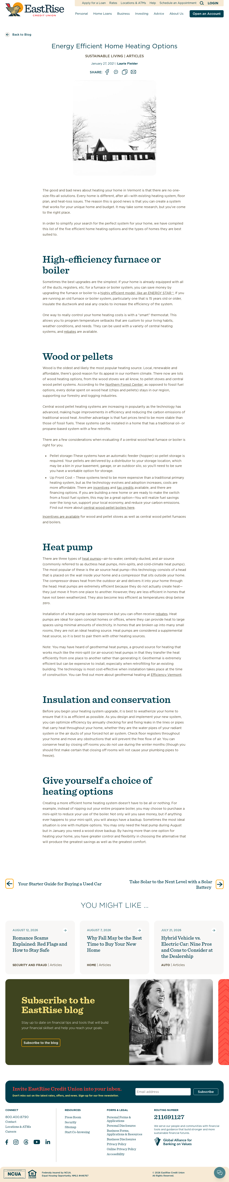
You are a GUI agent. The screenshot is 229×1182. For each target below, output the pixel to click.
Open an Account (207, 14)
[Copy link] (125, 72)
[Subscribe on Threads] (26, 1142)
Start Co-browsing (77, 1132)
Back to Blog (21, 34)
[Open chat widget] (219, 1172)
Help (153, 3)
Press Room (73, 1117)
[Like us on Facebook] (6, 1143)
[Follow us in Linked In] (47, 1142)
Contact (10, 1121)
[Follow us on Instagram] (15, 1143)
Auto (165, 965)
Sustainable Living (104, 56)
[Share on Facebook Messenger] (116, 72)
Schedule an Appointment (178, 3)
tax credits (125, 487)
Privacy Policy (116, 1144)
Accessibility (116, 1154)
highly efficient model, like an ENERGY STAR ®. (137, 293)
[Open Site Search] (202, 3)
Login (213, 3)
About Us (176, 13)
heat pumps (91, 558)
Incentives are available (61, 516)
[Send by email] (133, 72)
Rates (113, 3)
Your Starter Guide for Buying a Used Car (59, 883)
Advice (159, 13)
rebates (70, 331)
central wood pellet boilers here (109, 508)
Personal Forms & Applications (119, 1119)
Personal (81, 13)
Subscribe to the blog (41, 1043)
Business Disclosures (121, 1139)
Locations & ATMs (133, 3)
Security (70, 1122)
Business (123, 13)
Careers (10, 1131)
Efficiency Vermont (166, 675)
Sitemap (70, 1127)
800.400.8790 (17, 1117)
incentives (101, 487)
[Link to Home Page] (34, 9)
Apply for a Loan (94, 3)
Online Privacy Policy (121, 1149)
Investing (141, 13)
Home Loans (102, 13)
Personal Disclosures (121, 1125)
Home (91, 965)
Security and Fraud (30, 965)
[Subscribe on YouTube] (37, 1142)
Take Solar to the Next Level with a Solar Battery (170, 884)
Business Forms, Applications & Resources (124, 1132)
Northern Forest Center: (124, 384)
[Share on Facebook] (107, 72)
